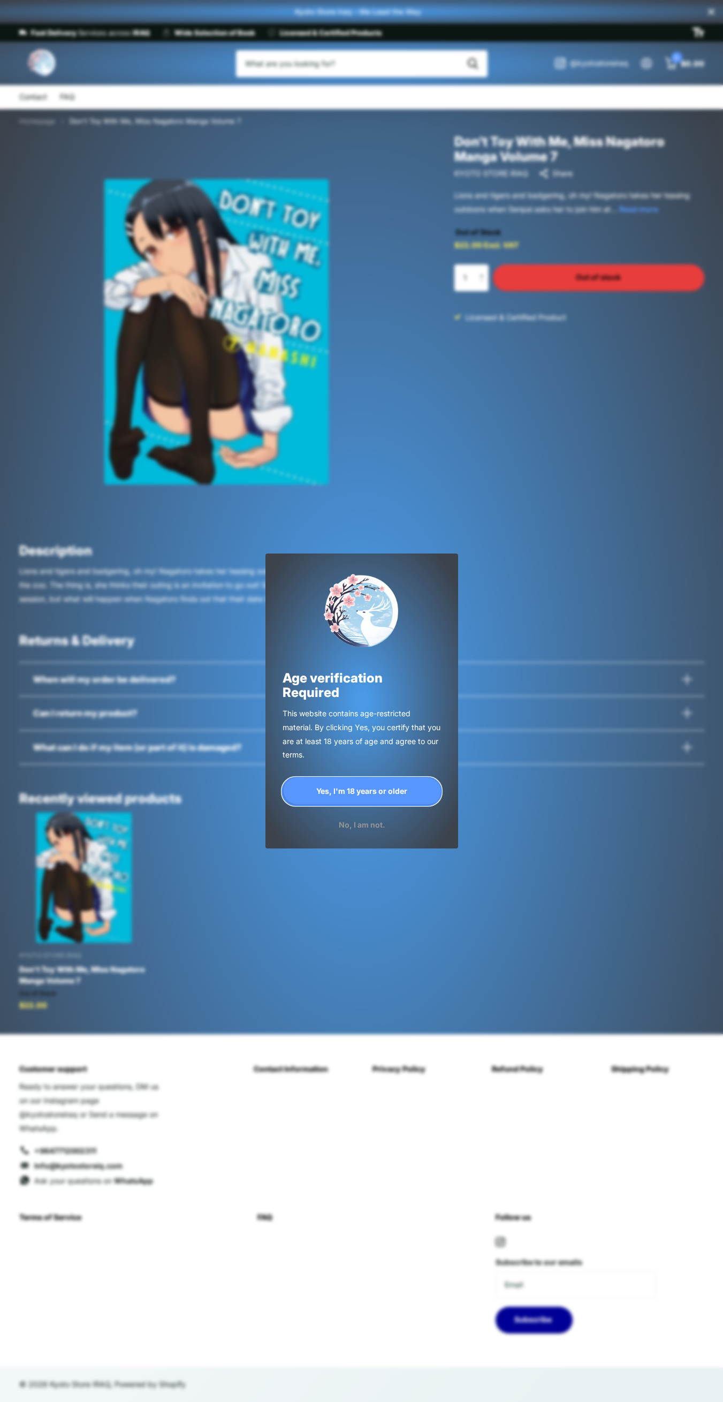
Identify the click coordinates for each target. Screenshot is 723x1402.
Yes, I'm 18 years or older (361, 790)
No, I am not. (361, 824)
